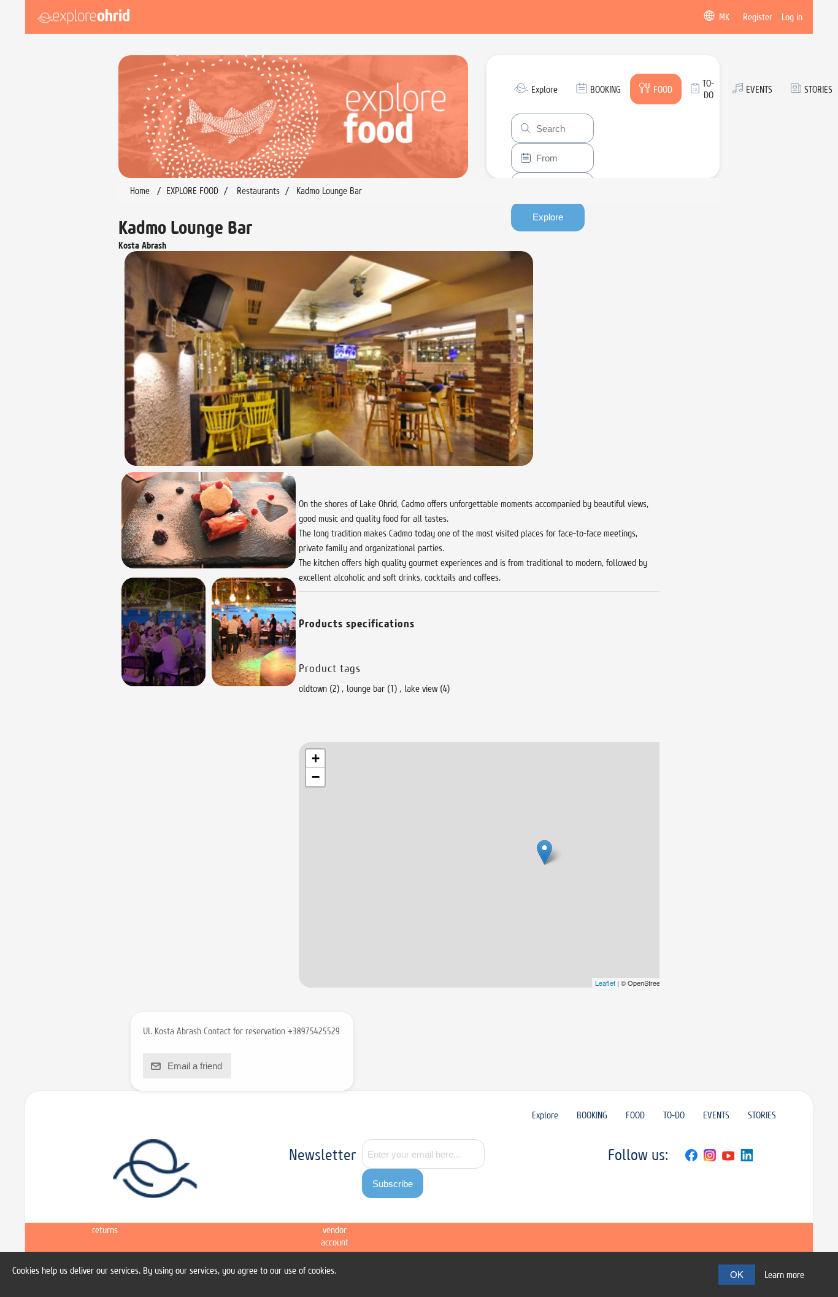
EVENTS (716, 1115)
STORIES (762, 1115)
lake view (420, 688)
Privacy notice (150, 1211)
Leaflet (605, 983)
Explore (545, 1115)
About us (246, 1211)
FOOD (635, 1115)
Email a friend (194, 1066)
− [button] (316, 776)
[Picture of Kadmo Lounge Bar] (329, 358)
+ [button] (316, 758)
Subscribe (392, 1184)
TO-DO (674, 1115)
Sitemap (58, 1205)
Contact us (288, 1211)
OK (737, 1274)
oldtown (313, 688)
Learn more (784, 1274)
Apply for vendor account (334, 1223)
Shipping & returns (105, 1217)
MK (724, 17)
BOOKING (592, 1115)
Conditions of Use (200, 1211)
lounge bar (366, 688)
